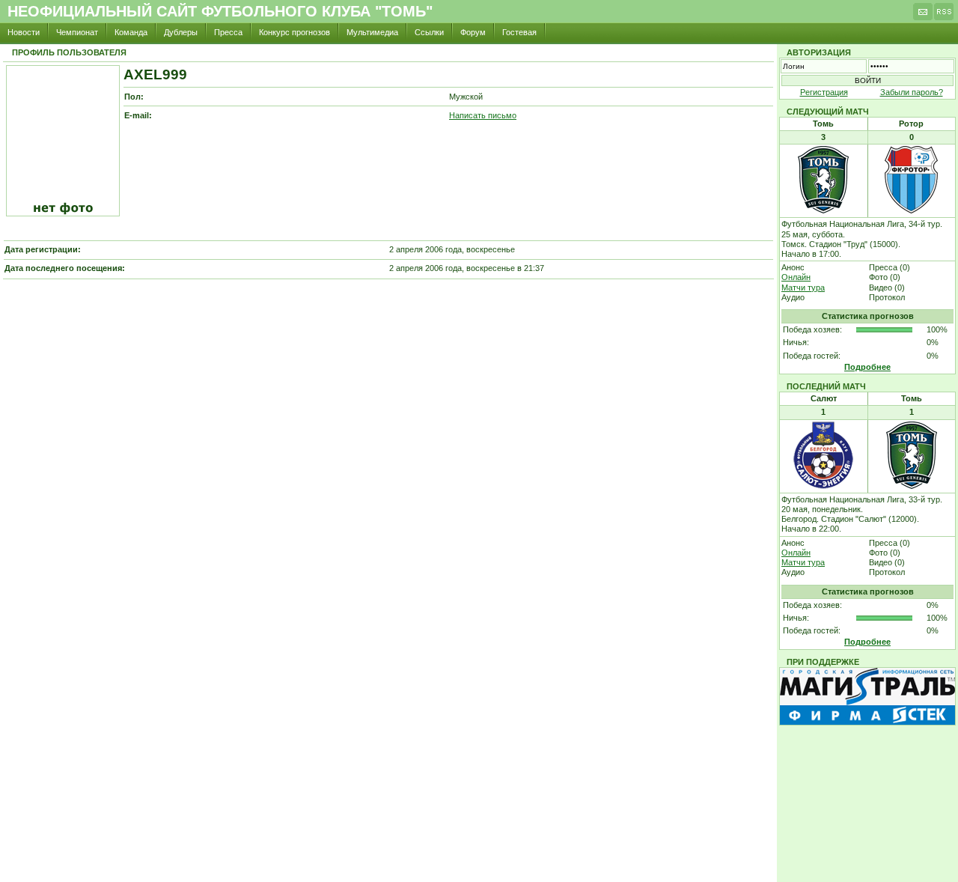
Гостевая (519, 32)
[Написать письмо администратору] (922, 15)
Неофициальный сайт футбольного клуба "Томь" (220, 11)
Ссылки (429, 32)
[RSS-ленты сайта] (943, 15)
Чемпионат (77, 32)
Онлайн (796, 277)
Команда (131, 32)
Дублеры (181, 32)
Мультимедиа (372, 32)
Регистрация (824, 92)
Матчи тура (803, 287)
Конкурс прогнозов (294, 32)
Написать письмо (482, 115)
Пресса (228, 32)
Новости (23, 32)
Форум (473, 32)
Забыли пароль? (911, 92)
